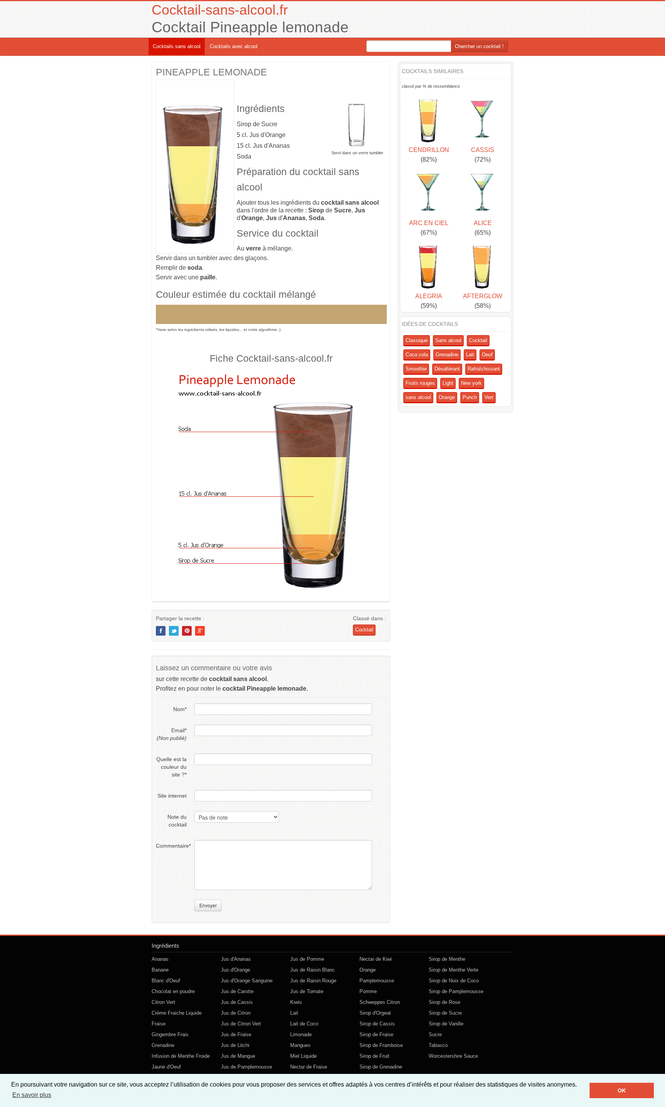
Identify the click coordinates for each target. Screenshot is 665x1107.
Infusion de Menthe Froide (181, 1056)
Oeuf (487, 354)
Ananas (160, 959)
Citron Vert (163, 1002)
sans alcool (418, 397)
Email (172, 734)
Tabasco (438, 1045)
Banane (160, 970)
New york (471, 383)
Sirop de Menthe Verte (453, 970)
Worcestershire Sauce (453, 1056)
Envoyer (208, 905)
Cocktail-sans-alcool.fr (220, 10)
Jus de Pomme (307, 959)
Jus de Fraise (236, 1034)
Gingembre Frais (170, 1034)
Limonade (301, 1034)
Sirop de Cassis (377, 1024)
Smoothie (416, 369)
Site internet (172, 796)
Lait (470, 354)
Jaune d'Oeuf (166, 1067)
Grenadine (447, 354)
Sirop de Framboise (381, 1045)
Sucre (435, 1034)
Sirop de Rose (444, 1002)
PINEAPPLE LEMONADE (211, 72)
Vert (489, 397)
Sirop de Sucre (445, 1013)
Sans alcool (448, 340)
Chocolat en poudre (173, 991)
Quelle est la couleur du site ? (171, 767)
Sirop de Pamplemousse (456, 991)
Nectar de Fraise (308, 1067)
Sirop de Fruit (374, 1056)
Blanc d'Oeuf (166, 980)
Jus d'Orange (235, 970)
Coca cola (417, 354)
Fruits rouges (420, 383)
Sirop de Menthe (447, 959)
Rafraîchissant (484, 369)
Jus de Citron (236, 1013)
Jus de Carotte (237, 991)
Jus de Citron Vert (241, 1024)
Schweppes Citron (379, 1002)
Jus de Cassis (237, 1002)
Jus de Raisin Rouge (313, 980)
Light (448, 383)
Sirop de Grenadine (380, 1067)
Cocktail (364, 630)
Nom (180, 709)
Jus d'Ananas (236, 959)
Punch (470, 397)
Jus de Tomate (306, 991)
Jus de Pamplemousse (246, 1067)
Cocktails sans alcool (177, 46)
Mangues (300, 1045)
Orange (447, 397)
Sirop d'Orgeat (375, 1013)
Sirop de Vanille (446, 1024)
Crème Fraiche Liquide (177, 1013)
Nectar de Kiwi (375, 959)
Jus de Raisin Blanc (312, 970)
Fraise (158, 1024)
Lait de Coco (304, 1024)
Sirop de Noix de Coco (454, 980)
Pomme (368, 991)
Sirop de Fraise (376, 1034)
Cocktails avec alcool (233, 46)
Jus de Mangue (238, 1056)
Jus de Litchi (235, 1045)
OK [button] (622, 1090)
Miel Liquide (303, 1056)
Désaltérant (447, 369)
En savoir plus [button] (31, 1095)
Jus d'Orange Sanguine (246, 980)
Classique (417, 340)
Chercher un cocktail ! (479, 46)
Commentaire (171, 846)
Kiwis (296, 1002)
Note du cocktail (177, 821)
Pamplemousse (376, 980)
